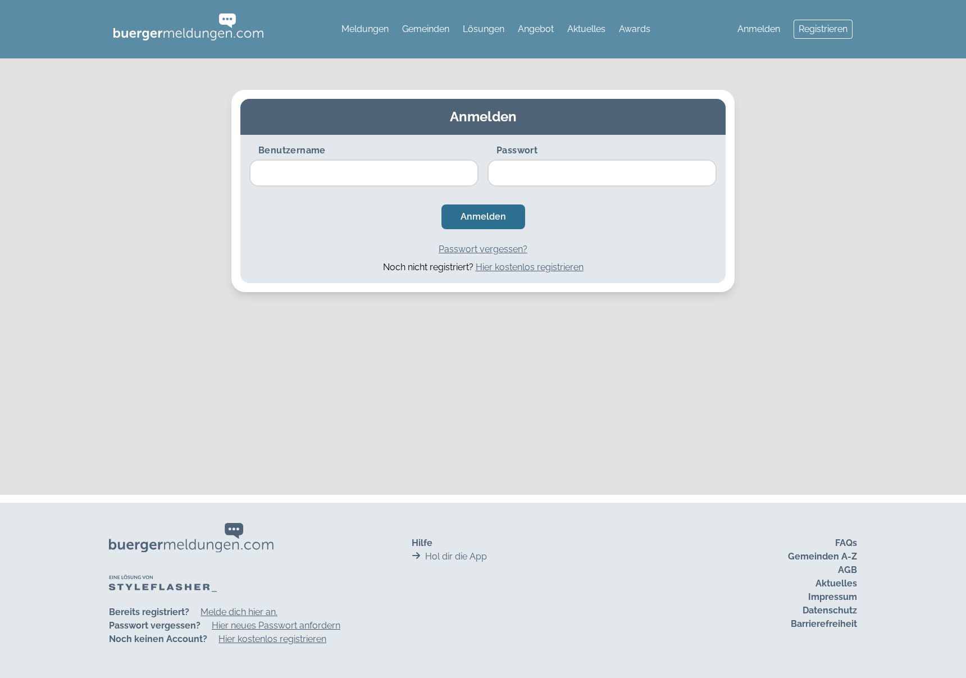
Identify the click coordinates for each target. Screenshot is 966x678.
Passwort (516, 150)
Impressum (832, 596)
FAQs (846, 543)
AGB (847, 570)
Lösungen (483, 29)
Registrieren (823, 29)
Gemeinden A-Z (822, 556)
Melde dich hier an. (239, 612)
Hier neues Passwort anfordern (276, 625)
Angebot (536, 29)
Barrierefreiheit (824, 623)
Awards (634, 29)
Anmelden (758, 29)
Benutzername (292, 150)
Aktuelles (586, 29)
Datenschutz (830, 610)
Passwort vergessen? (483, 249)
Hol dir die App (456, 556)
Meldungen (365, 29)
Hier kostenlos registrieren (530, 267)
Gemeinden (425, 29)
